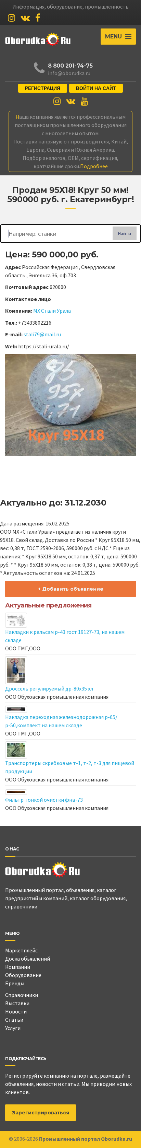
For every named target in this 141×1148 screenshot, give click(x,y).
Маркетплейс (21, 950)
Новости (16, 1011)
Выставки (17, 1003)
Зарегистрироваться (40, 1113)
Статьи (14, 1019)
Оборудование (23, 975)
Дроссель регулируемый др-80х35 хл (49, 688)
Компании (17, 966)
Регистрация (42, 88)
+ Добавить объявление (70, 589)
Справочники (21, 995)
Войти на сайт (96, 88)
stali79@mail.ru (42, 334)
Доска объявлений (27, 958)
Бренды (14, 983)
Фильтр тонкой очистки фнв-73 (44, 799)
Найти (124, 233)
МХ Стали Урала (52, 310)
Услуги (13, 1027)
